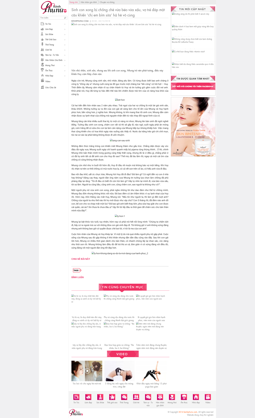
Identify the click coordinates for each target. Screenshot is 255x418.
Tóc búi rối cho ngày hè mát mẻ (87, 383)
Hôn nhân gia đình (53, 60)
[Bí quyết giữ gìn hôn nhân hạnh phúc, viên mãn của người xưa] (151, 298)
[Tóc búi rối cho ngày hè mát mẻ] (87, 371)
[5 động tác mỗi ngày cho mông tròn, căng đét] (119, 371)
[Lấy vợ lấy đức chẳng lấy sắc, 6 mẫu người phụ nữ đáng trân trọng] (86, 326)
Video (47, 81)
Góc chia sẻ (50, 87)
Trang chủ (74, 2)
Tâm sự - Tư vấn (52, 54)
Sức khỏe (49, 34)
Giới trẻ (48, 49)
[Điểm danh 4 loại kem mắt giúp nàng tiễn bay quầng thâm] (193, 29)
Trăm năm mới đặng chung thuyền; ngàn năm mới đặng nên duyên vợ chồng (151, 347)
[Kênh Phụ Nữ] (54, 13)
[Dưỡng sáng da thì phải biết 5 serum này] (190, 13)
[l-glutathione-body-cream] (193, 156)
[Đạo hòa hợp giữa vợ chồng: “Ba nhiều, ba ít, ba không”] (119, 326)
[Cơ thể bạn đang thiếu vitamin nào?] (188, 51)
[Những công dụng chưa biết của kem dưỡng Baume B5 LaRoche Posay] (193, 41)
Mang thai (50, 65)
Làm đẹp (49, 29)
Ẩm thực (49, 70)
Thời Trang (49, 44)
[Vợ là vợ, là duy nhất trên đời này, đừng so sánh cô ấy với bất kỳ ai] (86, 301)
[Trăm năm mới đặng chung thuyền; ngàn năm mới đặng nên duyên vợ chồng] (151, 329)
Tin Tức (48, 23)
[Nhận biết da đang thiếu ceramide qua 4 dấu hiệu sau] (193, 67)
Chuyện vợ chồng (107, 2)
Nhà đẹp (49, 75)
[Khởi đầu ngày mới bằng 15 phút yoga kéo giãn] (152, 371)
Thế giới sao (50, 39)
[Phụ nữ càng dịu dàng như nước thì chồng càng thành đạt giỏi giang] (119, 298)
